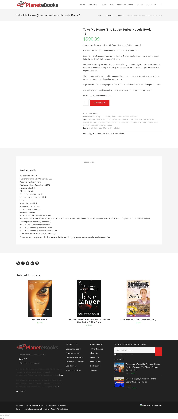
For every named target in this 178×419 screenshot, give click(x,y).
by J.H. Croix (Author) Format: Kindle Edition (104, 128)
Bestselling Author (98, 116)
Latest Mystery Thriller (75, 357)
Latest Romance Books (75, 361)
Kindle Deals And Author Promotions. (37, 409)
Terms (53, 409)
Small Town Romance (145, 122)
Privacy (59, 409)
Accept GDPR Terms (126, 354)
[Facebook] (21, 396)
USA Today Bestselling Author (101, 125)
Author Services (96, 349)
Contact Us (23, 359)
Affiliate (66, 409)
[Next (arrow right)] (3, 418)
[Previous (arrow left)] (1, 418)
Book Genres (95, 366)
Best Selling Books (73, 349)
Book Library (71, 366)
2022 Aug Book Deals (94, 119)
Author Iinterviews (73, 370)
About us (94, 353)
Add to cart (99, 102)
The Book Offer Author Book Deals (40, 405)
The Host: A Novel (39, 319)
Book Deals (101, 122)
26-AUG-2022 (107, 119)
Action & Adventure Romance (123, 119)
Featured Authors (73, 353)
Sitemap (93, 370)
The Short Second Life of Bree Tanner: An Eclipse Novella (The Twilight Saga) (89, 320)
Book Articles (95, 361)
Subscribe (158, 351)
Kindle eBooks (124, 116)
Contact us (94, 357)
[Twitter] (17, 396)
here (61, 375)
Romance (133, 116)
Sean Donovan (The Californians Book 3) (138, 319)
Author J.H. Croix (141, 119)
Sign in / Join (151, 4)
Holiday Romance (112, 116)
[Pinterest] (25, 396)
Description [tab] (89, 162)
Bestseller (150, 119)
